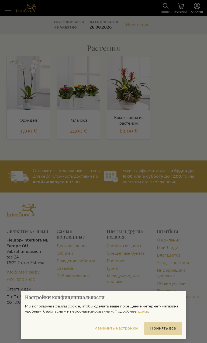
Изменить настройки (116, 328)
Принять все (163, 328)
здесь (142, 311)
